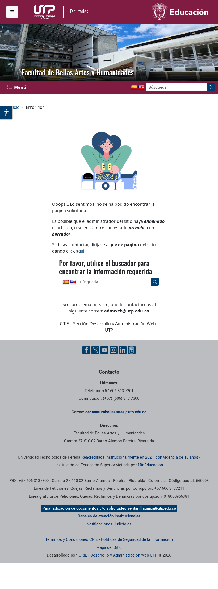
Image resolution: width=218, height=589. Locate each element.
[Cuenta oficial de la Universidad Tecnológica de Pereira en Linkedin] (123, 350)
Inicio (14, 107)
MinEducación (150, 465)
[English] (141, 87)
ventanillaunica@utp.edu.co (151, 508)
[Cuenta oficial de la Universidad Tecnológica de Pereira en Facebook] (86, 350)
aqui (80, 251)
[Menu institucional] (12, 12)
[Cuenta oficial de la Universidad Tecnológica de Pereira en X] (95, 350)
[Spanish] (134, 87)
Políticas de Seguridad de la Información (137, 539)
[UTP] (45, 12)
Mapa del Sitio (109, 547)
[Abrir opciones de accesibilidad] (6, 112)
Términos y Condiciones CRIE (71, 539)
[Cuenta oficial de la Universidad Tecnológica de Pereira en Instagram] (114, 350)
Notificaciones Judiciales (109, 524)
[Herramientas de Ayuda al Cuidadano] (132, 350)
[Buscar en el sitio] (211, 87)
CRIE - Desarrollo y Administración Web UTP (118, 555)
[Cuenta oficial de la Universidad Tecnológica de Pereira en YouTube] (104, 350)
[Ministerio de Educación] (160, 11)
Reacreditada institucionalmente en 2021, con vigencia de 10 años (139, 457)
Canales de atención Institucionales (109, 516)
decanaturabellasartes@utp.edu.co (115, 412)
